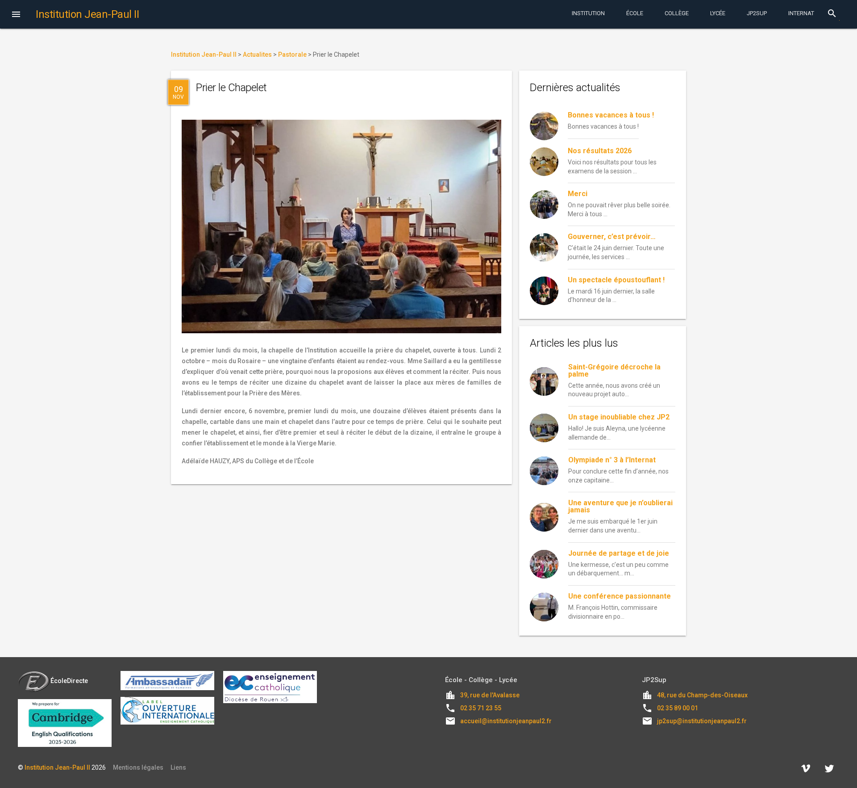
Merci (577, 193)
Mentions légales (138, 767)
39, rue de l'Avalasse (490, 695)
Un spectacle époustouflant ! (616, 280)
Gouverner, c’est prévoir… (612, 236)
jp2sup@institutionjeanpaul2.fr (702, 721)
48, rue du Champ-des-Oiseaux (702, 695)
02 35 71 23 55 (480, 708)
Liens (178, 767)
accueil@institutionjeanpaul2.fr (506, 721)
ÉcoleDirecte (69, 680)
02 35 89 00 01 (677, 708)
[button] (16, 15)
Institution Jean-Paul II (57, 767)
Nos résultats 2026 (600, 151)
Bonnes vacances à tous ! (611, 115)
